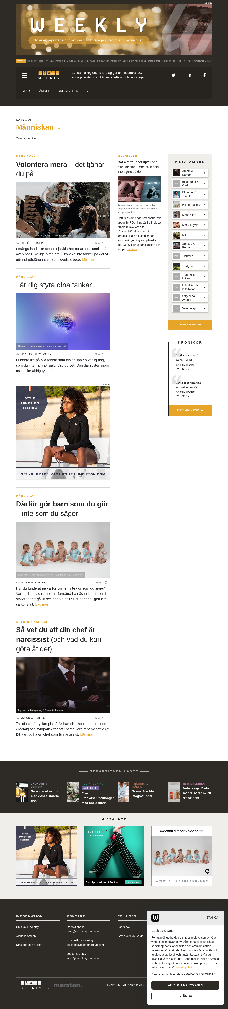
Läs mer (88, 259)
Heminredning (93, 783)
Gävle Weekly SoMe (130, 935)
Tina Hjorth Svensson (35, 354)
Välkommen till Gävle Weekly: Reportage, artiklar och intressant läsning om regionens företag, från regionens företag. (82, 60)
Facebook (124, 927)
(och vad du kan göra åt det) (58, 639)
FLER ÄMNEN (188, 324)
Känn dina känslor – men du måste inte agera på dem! (138, 167)
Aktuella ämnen (26, 935)
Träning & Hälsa (140, 785)
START (27, 91)
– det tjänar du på (60, 169)
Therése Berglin (32, 242)
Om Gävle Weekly (73, 91)
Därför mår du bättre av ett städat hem (197, 793)
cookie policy (184, 967)
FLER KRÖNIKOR (188, 410)
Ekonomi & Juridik (39, 785)
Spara (99, 242)
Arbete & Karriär (32, 621)
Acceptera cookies (185, 985)
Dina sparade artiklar (29, 944)
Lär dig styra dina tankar (54, 285)
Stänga (212, 917)
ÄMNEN (45, 91)
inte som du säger (62, 508)
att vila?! (187, 357)
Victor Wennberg (32, 582)
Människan (26, 156)
